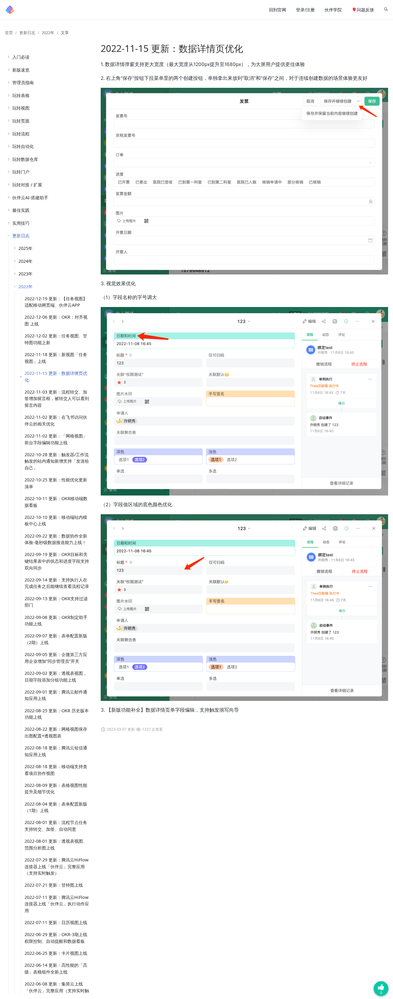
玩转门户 (20, 172)
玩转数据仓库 (25, 159)
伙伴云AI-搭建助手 (30, 197)
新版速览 (20, 70)
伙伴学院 (333, 10)
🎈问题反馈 (363, 10)
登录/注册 (305, 10)
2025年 (25, 248)
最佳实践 (20, 210)
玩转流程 (20, 134)
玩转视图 (20, 108)
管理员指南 (23, 82)
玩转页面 (20, 121)
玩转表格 (20, 95)
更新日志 (27, 32)
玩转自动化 (23, 146)
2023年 (25, 274)
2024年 (25, 261)
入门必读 (20, 57)
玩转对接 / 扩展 (27, 185)
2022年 (48, 32)
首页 (9, 32)
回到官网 (277, 10)
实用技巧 (20, 223)
